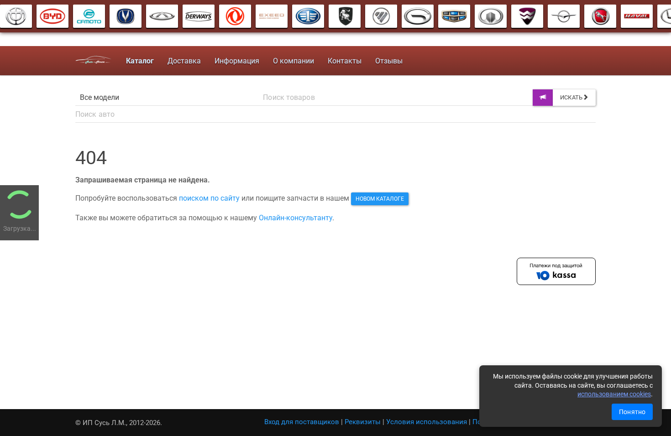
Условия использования (426, 422)
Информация (237, 61)
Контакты (345, 61)
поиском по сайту (209, 198)
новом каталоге (380, 199)
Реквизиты (363, 422)
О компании (293, 61)
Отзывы (389, 61)
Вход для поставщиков (301, 422)
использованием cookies (614, 394)
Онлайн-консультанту (295, 217)
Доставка (184, 61)
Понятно (632, 411)
